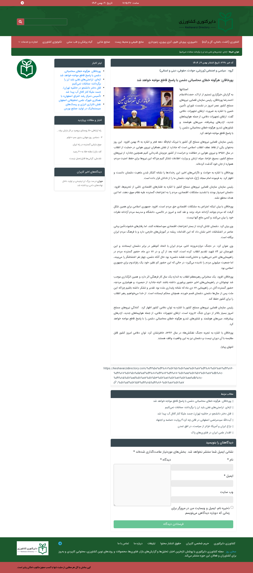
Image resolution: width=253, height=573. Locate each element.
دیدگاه (165, 460)
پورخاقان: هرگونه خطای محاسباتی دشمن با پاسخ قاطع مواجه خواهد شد (192, 401)
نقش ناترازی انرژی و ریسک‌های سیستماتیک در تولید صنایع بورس (82, 106)
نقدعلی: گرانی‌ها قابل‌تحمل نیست (85, 159)
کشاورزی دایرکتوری (224, 543)
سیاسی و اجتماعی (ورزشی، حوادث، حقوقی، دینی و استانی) (193, 70)
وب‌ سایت (226, 492)
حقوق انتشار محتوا (170, 543)
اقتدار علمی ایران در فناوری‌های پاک (211, 432)
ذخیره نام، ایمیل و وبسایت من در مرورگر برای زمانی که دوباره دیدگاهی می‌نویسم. (200, 511)
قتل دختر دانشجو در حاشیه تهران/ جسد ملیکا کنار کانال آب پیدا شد (194, 413)
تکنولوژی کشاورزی (52, 42)
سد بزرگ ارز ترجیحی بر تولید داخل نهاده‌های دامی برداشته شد (82, 183)
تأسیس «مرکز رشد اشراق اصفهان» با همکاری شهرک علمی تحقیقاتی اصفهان (80, 98)
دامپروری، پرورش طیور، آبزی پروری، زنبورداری (172, 42)
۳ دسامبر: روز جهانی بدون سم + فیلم (84, 137)
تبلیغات (151, 543)
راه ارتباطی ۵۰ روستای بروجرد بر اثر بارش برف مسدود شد (79, 130)
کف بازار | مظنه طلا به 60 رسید (87, 151)
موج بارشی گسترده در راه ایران (87, 145)
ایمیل (228, 476)
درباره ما (138, 543)
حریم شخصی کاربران (197, 543)
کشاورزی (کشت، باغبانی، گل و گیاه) (220, 42)
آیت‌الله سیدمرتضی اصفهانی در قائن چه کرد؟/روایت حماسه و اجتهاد (193, 420)
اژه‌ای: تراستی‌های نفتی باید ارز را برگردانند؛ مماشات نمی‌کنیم (203, 52)
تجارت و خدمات (29, 42)
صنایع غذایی (103, 42)
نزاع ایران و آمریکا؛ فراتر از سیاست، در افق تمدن (204, 426)
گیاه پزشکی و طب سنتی (79, 42)
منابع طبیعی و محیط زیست (129, 42)
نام (230, 460)
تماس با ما (123, 543)
